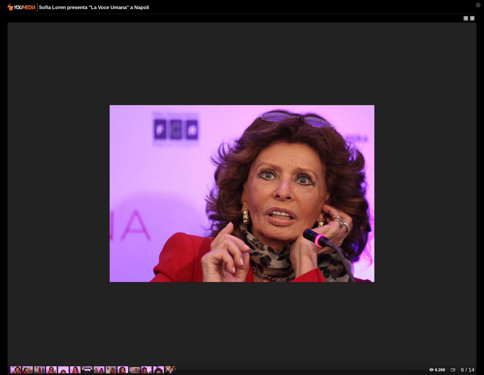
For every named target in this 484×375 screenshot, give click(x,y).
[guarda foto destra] (288, 194)
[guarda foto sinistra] (54, 194)
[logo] (21, 7)
